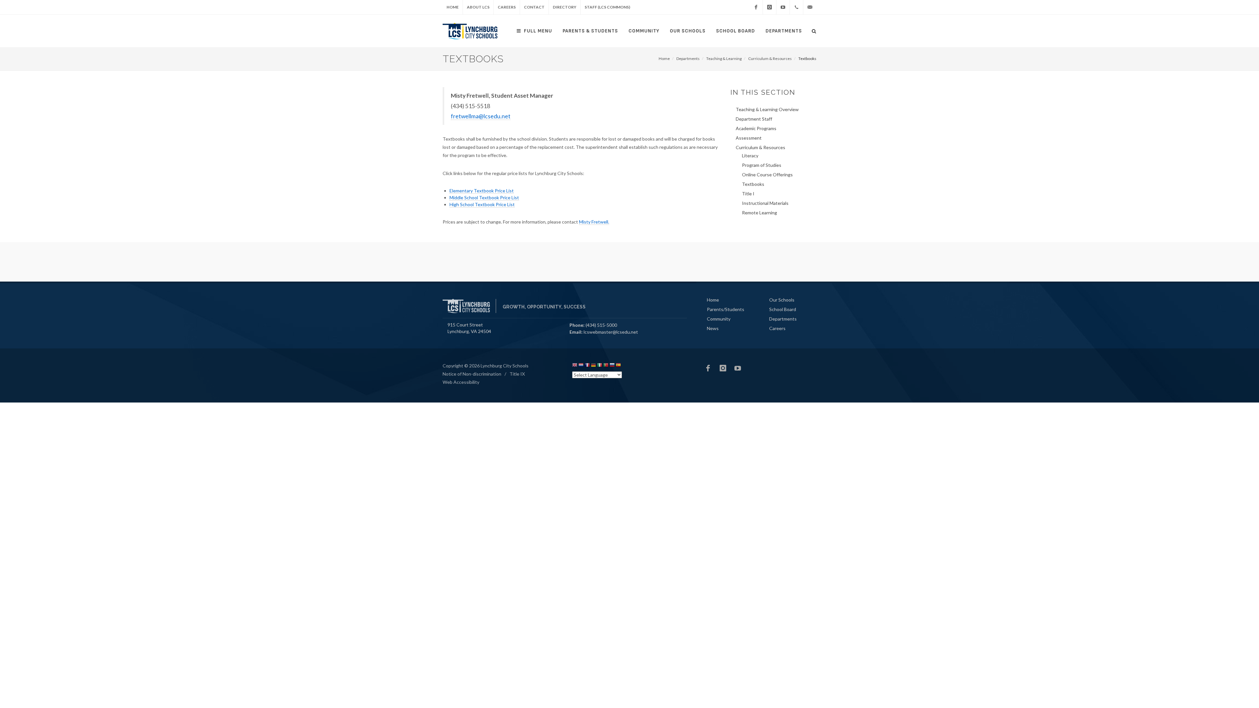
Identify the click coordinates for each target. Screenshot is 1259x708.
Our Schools (688, 31)
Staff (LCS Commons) (607, 7)
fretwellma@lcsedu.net (480, 116)
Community (644, 31)
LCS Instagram (722, 368)
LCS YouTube (737, 368)
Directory (564, 7)
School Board (735, 31)
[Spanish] (618, 366)
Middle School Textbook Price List (484, 197)
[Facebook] (756, 7)
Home (453, 7)
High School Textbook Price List (482, 204)
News (713, 328)
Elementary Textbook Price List (482, 190)
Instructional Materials (765, 203)
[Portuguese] (606, 366)
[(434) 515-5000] (796, 7)
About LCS (478, 7)
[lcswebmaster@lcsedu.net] (809, 7)
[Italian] (599, 366)
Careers (507, 7)
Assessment (749, 138)
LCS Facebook (708, 368)
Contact (534, 7)
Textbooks (753, 184)
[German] (593, 366)
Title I (748, 193)
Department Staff (754, 119)
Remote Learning (759, 212)
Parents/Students (725, 309)
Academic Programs (756, 128)
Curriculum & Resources (770, 58)
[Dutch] (581, 366)
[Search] (814, 30)
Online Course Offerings (767, 174)
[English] (574, 366)
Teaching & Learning (724, 58)
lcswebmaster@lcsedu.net (611, 332)
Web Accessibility (461, 382)
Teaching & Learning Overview (767, 109)
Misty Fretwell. (594, 222)
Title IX (517, 374)
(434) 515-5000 (601, 325)
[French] (587, 366)
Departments (784, 31)
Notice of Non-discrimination (472, 374)
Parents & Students (590, 31)
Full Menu (538, 31)
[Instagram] (769, 7)
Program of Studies (761, 165)
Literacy (750, 155)
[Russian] (612, 366)
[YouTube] (782, 7)
